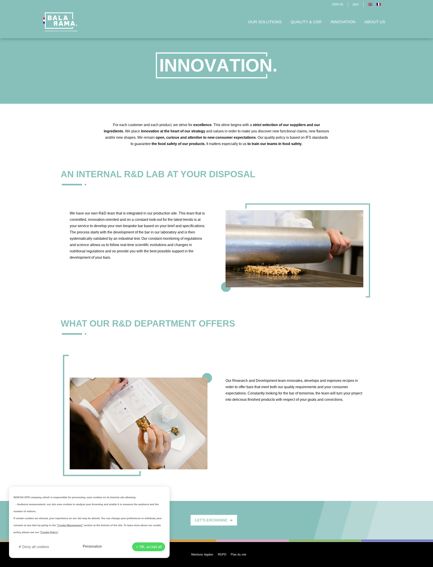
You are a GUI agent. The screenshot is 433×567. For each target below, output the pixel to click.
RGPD (222, 554)
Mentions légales (202, 554)
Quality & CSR (306, 22)
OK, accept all (150, 547)
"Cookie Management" (70, 525)
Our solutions (265, 22)
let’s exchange (214, 520)
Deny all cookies (35, 547)
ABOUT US (374, 22)
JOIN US (337, 4)
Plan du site (238, 554)
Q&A (355, 4)
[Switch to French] (379, 4)
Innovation (343, 22)
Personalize (92, 546)
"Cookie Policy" (49, 532)
